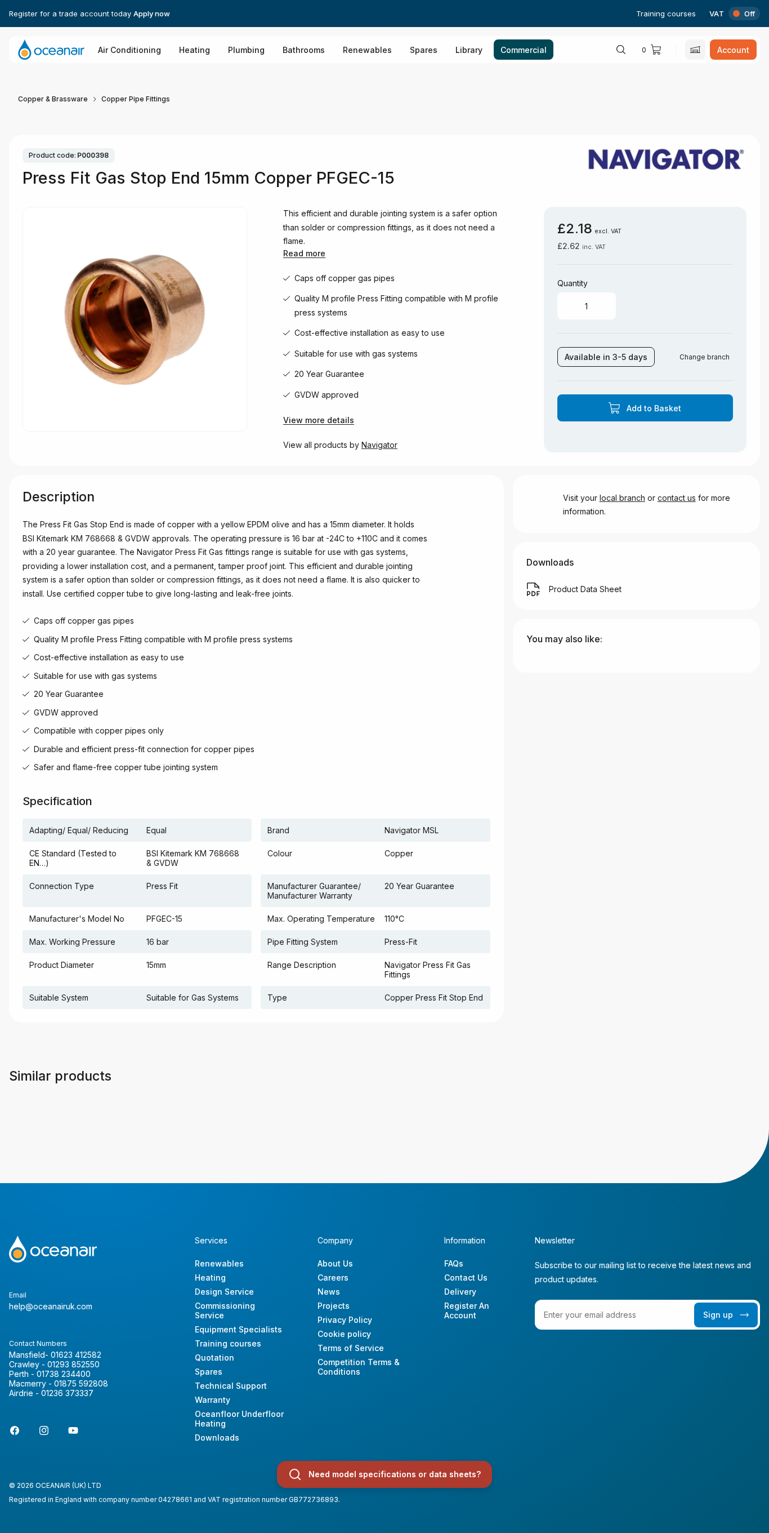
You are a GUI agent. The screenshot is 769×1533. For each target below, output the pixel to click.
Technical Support (231, 1385)
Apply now (151, 13)
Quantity (572, 283)
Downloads (217, 1437)
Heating (194, 50)
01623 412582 (76, 1354)
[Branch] (695, 49)
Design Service (224, 1291)
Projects (334, 1305)
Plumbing (246, 50)
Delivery (460, 1291)
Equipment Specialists (238, 1329)
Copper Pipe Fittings (135, 99)
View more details (318, 420)
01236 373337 (67, 1393)
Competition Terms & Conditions (359, 1366)
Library (468, 50)
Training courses (666, 13)
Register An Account (466, 1310)
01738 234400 (64, 1374)
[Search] (621, 49)
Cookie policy (344, 1334)
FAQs (453, 1263)
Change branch (704, 357)
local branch (622, 498)
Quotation (214, 1357)
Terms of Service (351, 1348)
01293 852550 (73, 1364)
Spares (423, 50)
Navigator (379, 445)
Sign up (718, 1314)
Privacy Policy (345, 1320)
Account (733, 50)
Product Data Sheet (585, 589)
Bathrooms (304, 50)
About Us (335, 1263)
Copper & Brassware (53, 99)
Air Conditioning (129, 50)
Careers (333, 1277)
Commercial (523, 50)
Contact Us (466, 1277)
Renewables (367, 50)
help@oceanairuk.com (50, 1306)
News (329, 1291)
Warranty (212, 1400)
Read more (304, 253)
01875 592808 (81, 1383)
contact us (677, 498)
